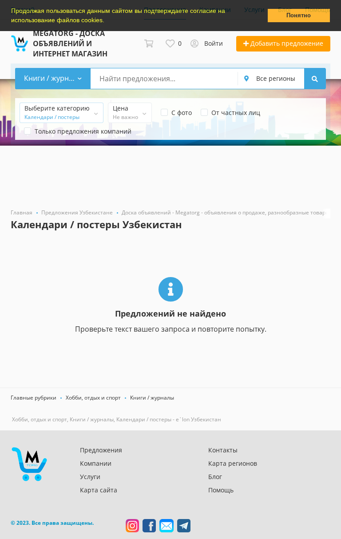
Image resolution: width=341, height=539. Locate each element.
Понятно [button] (298, 15)
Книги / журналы (152, 397)
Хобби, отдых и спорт (93, 397)
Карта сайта (98, 490)
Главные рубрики (33, 397)
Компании (95, 463)
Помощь (221, 490)
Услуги (90, 476)
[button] (107, 21)
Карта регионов (232, 463)
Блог (215, 476)
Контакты (223, 450)
